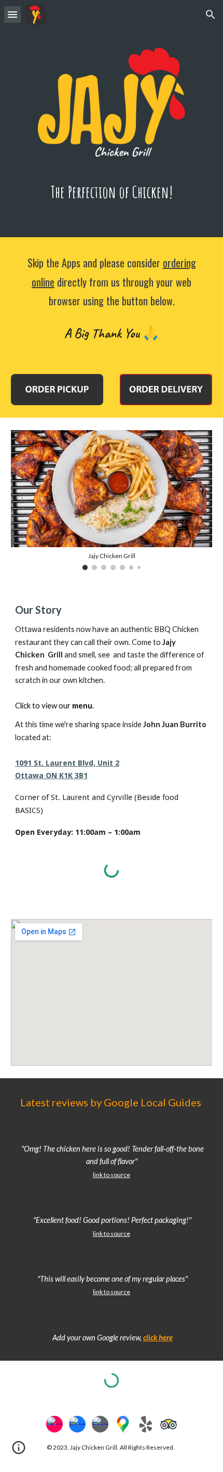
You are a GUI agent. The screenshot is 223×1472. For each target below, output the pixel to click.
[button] (12, 14)
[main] (111, 193)
